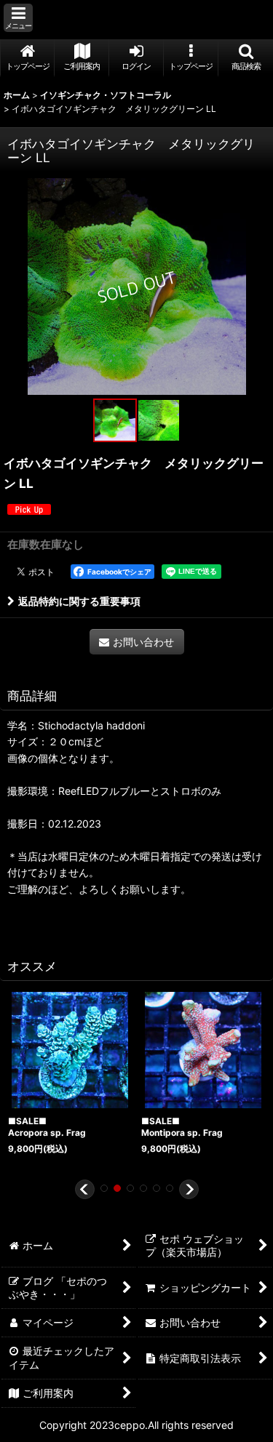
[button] (18, 18)
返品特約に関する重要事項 (79, 601)
